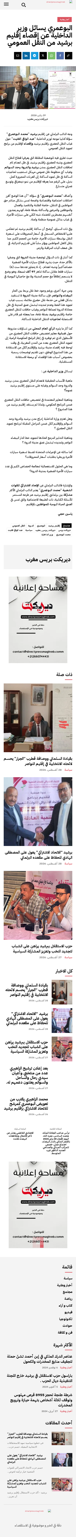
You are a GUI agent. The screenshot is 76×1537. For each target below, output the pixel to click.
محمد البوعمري (63, 534)
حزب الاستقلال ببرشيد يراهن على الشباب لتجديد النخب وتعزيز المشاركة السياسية (42, 948)
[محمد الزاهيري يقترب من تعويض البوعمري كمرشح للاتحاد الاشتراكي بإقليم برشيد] (62, 1106)
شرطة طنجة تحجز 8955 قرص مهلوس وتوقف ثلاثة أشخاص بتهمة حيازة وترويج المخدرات (41, 1400)
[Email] (17, 55)
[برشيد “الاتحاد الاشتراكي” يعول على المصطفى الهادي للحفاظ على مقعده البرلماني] (38, 811)
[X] (43, 55)
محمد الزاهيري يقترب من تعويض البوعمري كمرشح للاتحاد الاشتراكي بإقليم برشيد (26, 1103)
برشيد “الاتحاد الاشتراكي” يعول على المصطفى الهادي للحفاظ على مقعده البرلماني (38, 854)
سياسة (68, 770)
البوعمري (41, 525)
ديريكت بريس (64, 530)
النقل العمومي (18, 525)
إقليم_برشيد (54, 525)
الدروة (31, 525)
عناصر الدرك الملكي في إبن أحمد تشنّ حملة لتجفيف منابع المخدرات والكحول (39, 1359)
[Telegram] (34, 55)
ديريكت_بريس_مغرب (45, 530)
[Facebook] (60, 55)
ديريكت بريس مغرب (37, 119)
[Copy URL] (68, 55)
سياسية (28, 530)
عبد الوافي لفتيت (15, 530)
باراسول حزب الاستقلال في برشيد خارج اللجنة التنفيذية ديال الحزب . (39, 1378)
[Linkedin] (26, 55)
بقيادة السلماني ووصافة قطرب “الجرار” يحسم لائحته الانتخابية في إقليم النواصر (38, 761)
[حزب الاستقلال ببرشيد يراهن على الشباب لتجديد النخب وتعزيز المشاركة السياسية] (38, 905)
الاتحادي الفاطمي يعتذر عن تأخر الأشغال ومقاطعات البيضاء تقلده (20, 1135)
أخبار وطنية (64, 19)
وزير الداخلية (47, 534)
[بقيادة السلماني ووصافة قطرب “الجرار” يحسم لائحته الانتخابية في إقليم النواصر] (38, 717)
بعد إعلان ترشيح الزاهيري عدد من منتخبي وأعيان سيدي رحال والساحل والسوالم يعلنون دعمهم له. (27, 1075)
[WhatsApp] (51, 55)
